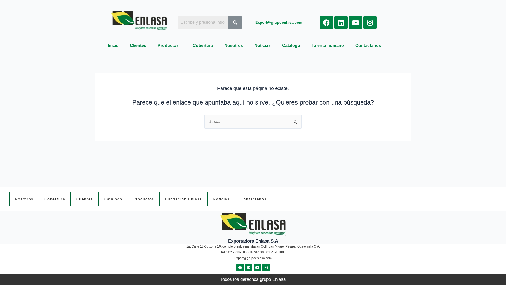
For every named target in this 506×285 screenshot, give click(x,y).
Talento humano (328, 45)
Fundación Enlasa (183, 199)
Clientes (138, 45)
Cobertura (203, 45)
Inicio (113, 45)
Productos (168, 45)
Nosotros (233, 45)
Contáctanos (368, 45)
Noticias (262, 45)
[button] (169, 45)
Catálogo (291, 45)
